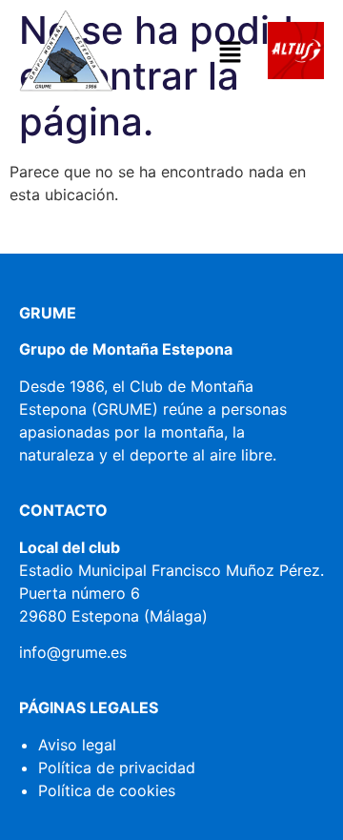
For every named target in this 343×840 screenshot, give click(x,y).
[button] (230, 52)
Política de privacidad (116, 767)
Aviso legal (77, 744)
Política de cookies (106, 790)
